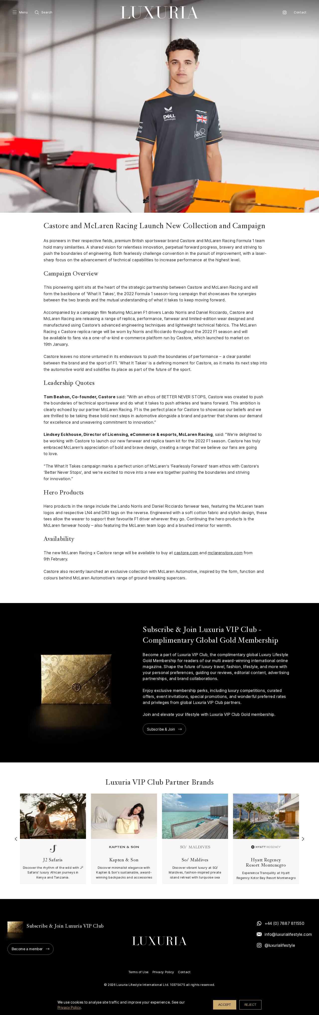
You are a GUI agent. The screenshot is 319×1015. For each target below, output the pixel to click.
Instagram (285, 12)
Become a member (27, 949)
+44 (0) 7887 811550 (284, 923)
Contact (300, 12)
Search (47, 12)
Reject (250, 1005)
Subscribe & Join (161, 729)
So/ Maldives (195, 860)
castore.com (186, 552)
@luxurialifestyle (280, 945)
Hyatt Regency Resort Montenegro (266, 863)
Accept (224, 1005)
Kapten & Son (124, 860)
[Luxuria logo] (159, 12)
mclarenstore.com (225, 552)
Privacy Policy (163, 972)
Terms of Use (139, 972)
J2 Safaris (53, 860)
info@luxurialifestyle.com (288, 934)
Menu (23, 12)
